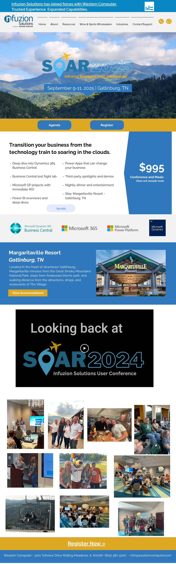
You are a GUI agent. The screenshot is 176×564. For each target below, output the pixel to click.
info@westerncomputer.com (150, 555)
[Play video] (84, 348)
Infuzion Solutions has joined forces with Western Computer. (64, 4)
